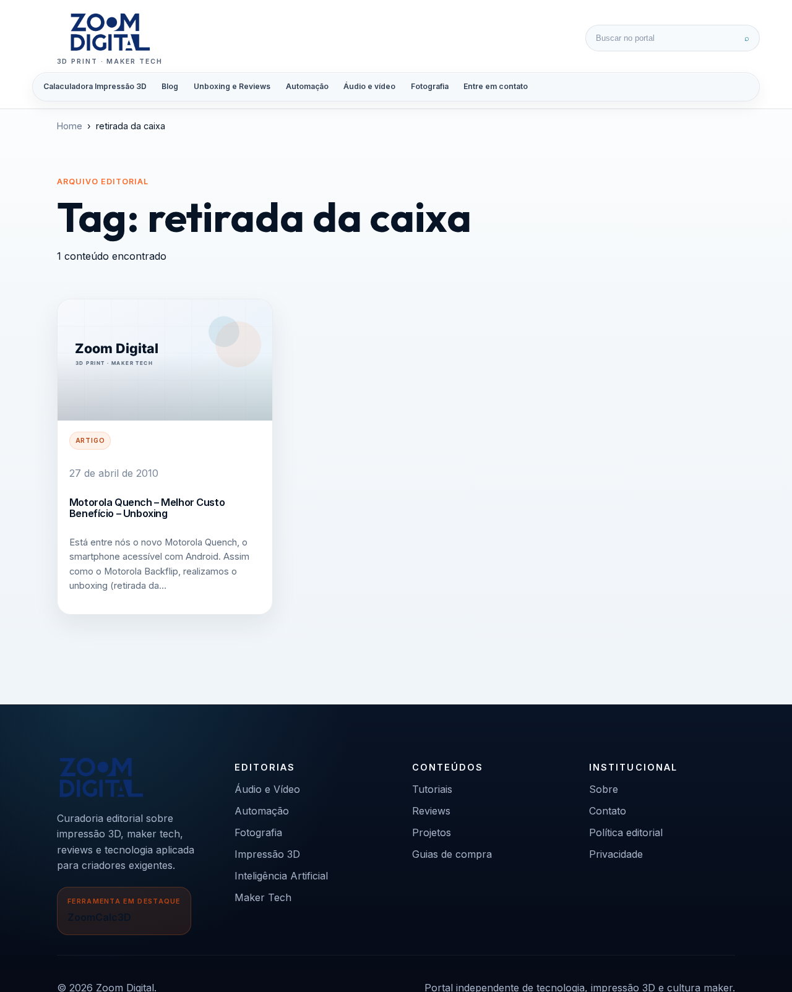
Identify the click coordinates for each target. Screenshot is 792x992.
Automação (307, 86)
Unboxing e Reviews (232, 86)
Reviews (431, 811)
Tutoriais (432, 789)
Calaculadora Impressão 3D (95, 86)
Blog (169, 86)
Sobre (603, 789)
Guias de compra (452, 854)
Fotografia (430, 86)
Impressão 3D (267, 854)
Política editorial (626, 832)
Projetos (431, 832)
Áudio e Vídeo (267, 789)
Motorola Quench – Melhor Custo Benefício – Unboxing (147, 508)
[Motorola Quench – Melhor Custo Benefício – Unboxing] (165, 359)
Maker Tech (263, 897)
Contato (607, 811)
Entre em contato (495, 86)
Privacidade (616, 854)
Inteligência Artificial (281, 876)
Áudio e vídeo (369, 86)
